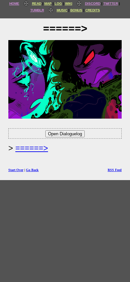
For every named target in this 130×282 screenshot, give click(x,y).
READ (36, 3)
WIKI (68, 3)
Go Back (32, 170)
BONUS (76, 10)
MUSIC (62, 10)
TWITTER (110, 3)
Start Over (15, 170)
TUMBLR (37, 10)
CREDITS (92, 10)
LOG (58, 3)
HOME (14, 3)
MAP (48, 3)
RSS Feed (115, 170)
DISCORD (92, 3)
